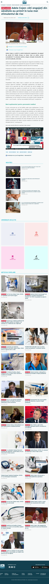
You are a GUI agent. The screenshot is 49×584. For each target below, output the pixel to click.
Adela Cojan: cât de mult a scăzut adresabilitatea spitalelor (34, 476)
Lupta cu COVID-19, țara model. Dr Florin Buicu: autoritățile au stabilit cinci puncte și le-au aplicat (12, 552)
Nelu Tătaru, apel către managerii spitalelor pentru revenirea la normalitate (35, 426)
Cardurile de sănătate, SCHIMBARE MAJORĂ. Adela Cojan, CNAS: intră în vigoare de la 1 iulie (12, 348)
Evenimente (8, 5)
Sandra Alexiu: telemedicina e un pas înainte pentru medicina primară (12, 425)
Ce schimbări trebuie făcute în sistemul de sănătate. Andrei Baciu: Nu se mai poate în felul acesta (12, 451)
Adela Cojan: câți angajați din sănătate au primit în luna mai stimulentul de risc (36, 527)
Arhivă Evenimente (15, 5)
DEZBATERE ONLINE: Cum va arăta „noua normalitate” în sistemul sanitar (35, 347)
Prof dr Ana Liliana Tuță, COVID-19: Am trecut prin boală (12, 502)
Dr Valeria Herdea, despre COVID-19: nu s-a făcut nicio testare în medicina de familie (11, 373)
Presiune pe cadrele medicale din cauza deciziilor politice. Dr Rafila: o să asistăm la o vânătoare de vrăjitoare (12, 322)
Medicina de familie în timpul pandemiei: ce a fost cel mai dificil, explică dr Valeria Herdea (12, 527)
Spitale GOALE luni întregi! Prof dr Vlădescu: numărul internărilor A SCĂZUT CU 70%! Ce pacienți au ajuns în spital (36, 296)
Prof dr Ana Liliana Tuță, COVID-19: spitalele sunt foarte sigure (12, 294)
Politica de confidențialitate (15, 574)
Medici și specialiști (6, 574)
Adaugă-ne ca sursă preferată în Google (17, 46)
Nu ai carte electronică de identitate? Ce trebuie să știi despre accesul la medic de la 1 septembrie (32, 191)
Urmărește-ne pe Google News (15, 49)
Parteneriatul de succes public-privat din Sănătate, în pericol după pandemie (36, 401)
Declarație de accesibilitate (43, 574)
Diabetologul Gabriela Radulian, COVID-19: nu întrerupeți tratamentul (12, 476)
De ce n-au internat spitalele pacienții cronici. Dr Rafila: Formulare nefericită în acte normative (11, 401)
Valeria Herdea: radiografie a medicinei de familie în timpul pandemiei (35, 372)
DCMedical (3, 5)
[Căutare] (47, 2)
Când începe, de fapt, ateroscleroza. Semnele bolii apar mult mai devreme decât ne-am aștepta (31, 203)
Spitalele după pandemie (25, 5)
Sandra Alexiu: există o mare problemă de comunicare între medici (35, 502)
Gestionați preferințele (30, 574)
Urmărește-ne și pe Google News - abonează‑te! (19, 155)
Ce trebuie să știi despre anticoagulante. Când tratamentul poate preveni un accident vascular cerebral (31, 179)
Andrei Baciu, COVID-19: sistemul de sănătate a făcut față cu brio (36, 450)
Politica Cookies (23, 574)
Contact (37, 573)
